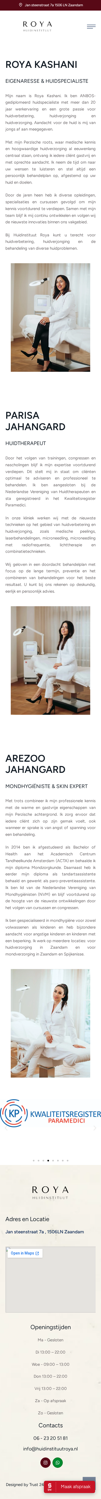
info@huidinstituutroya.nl (50, 1449)
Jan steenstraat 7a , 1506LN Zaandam (44, 1231)
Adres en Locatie (27, 1219)
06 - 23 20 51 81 (50, 1438)
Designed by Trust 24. (25, 1484)
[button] (91, 26)
